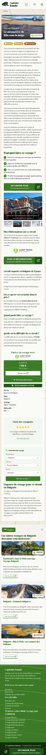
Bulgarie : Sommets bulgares (17, 601)
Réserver (22, 373)
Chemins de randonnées (14, 703)
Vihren (6, 289)
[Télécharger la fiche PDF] (34, 19)
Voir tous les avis (23, 438)
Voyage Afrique (11, 717)
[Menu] (26, 4)
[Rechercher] (42, 4)
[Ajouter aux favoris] (40, 19)
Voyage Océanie (11, 737)
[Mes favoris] (34, 4)
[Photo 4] (36, 224)
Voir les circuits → (23, 478)
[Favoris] (41, 544)
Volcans (8, 708)
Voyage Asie (9, 727)
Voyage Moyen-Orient (13, 735)
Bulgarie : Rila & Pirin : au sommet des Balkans (21, 643)
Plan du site (9, 692)
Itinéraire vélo (10, 701)
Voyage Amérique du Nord (14, 722)
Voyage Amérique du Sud (14, 725)
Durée (8, 469)
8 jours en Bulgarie (31, 280)
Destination (10, 454)
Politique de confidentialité (15, 694)
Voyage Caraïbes (11, 730)
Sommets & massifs (12, 706)
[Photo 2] (17, 224)
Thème (8, 462)
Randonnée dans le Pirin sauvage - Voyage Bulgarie (19, 560)
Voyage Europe (11, 732)
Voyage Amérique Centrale (15, 720)
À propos (8, 689)
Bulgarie (19, 43)
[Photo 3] (26, 224)
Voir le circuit (10, 576)
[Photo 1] (8, 224)
